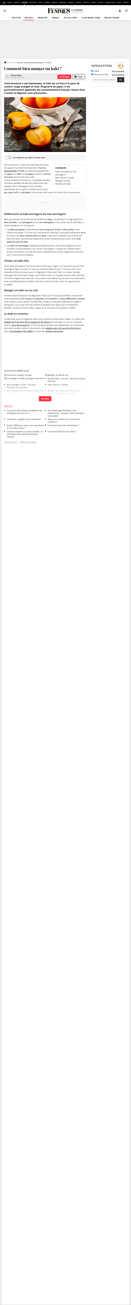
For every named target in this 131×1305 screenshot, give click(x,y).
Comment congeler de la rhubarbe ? (24, 419)
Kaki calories (54, 384)
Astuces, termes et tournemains (30, 62)
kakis (50, 219)
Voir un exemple (118, 71)
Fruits (48, 62)
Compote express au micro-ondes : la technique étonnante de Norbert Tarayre (25, 434)
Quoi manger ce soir (16, 384)
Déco (41, 2)
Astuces (29, 17)
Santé (78, 2)
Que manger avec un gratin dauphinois (25, 390)
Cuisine (24, 2)
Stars (93, 2)
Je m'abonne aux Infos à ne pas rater (29, 157)
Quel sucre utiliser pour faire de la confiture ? (64, 420)
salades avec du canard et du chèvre (63, 328)
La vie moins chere (91, 17)
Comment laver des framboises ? (63, 425)
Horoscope (110, 2)
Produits (42, 17)
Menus (55, 17)
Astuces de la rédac (101, 75)
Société (86, 2)
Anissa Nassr (16, 75)
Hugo (119, 2)
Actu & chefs (70, 17)
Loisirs (100, 2)
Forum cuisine (111, 17)
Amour (55, 2)
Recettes (33, 2)
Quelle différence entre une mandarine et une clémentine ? (25, 426)
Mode (9, 2)
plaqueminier (10, 170)
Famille (71, 2)
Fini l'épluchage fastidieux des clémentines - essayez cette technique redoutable (66, 413)
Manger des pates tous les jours (63, 390)
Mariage (62, 2)
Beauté (17, 2)
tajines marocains (54, 331)
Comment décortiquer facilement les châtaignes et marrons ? (24, 412)
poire (9, 284)
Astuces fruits (10, 442)
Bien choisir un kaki (64, 177)
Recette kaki (53, 378)
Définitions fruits (28, 442)
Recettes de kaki (63, 183)
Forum (126, 2)
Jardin (47, 2)
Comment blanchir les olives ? (62, 431)
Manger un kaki (62, 180)
